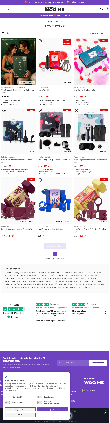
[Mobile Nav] (3, 9)
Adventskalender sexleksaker (13, 87)
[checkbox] (7, 397)
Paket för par (79, 87)
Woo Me (54, 9)
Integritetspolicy (60, 375)
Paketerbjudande (8, 157)
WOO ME (94, 382)
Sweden (91, 390)
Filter (8, 33)
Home (50, 21)
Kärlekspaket (43, 87)
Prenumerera (98, 362)
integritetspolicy (14, 367)
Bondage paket (44, 157)
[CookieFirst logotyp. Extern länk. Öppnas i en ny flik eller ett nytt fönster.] (6, 377)
